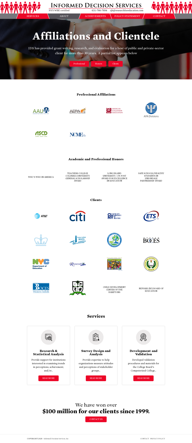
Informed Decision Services (96, 6)
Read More (48, 378)
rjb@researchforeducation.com (126, 10)
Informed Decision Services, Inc (56, 439)
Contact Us (96, 419)
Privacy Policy (157, 439)
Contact (144, 439)
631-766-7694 (99, 10)
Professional (79, 63)
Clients (115, 63)
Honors (98, 63)
